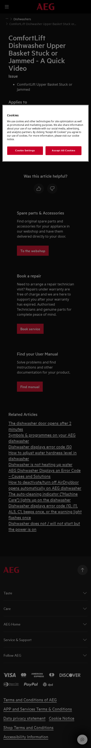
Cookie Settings (25, 150)
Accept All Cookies (63, 150)
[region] (45, 133)
